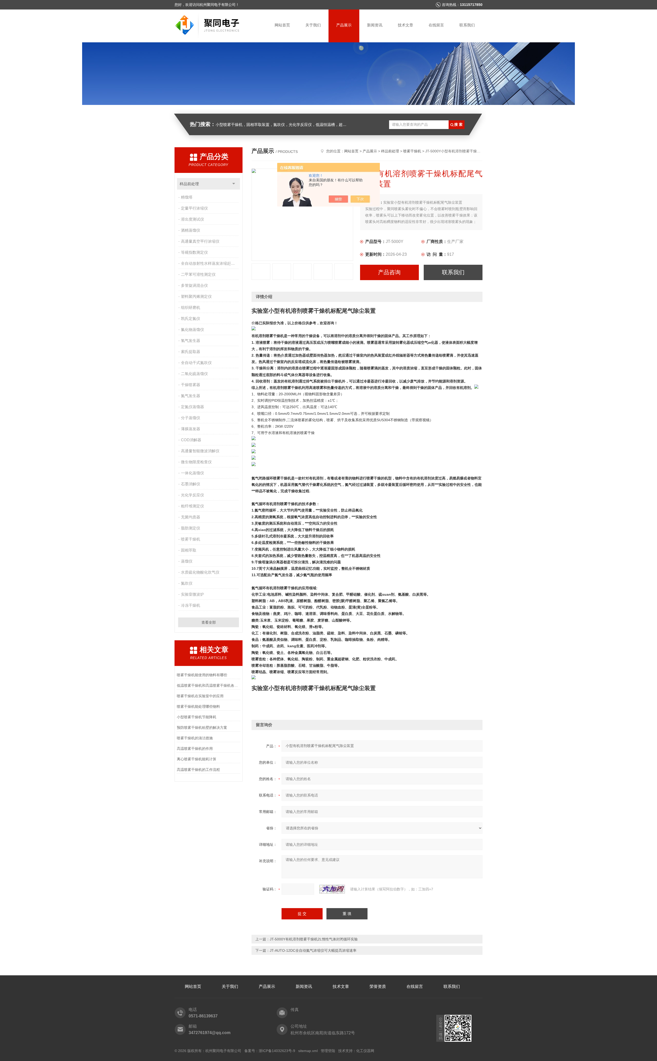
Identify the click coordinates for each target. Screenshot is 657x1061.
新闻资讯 (374, 25)
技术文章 (405, 25)
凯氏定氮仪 (190, 318)
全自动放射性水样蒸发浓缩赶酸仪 (210, 263)
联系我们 (467, 25)
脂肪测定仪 (190, 528)
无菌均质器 (190, 517)
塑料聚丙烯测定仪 (196, 296)
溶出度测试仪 (192, 219)
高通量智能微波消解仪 (200, 451)
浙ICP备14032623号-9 (277, 1051)
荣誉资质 (378, 986)
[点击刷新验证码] (332, 889)
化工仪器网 (365, 1051)
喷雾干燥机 (190, 539)
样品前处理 (189, 184)
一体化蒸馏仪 (192, 473)
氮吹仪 (186, 583)
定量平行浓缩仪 (194, 208)
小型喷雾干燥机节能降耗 (196, 717)
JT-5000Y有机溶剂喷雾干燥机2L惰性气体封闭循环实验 (314, 939)
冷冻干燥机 (190, 605)
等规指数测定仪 (194, 252)
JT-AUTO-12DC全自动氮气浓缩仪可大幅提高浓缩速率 (313, 950)
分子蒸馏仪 (190, 418)
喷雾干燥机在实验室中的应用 (200, 696)
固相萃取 (188, 550)
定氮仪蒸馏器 (192, 407)
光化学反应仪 (192, 495)
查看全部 (208, 622)
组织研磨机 (190, 307)
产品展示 (344, 25)
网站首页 (282, 25)
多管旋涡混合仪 (194, 285)
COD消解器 (191, 440)
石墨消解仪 (190, 484)
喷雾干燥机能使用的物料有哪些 (202, 675)
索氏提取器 (190, 351)
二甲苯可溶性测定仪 (198, 274)
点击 (233, 184)
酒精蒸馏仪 (190, 230)
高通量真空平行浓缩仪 (200, 241)
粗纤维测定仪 (192, 506)
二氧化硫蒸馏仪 (194, 373)
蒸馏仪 (186, 561)
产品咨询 (389, 272)
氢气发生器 (190, 340)
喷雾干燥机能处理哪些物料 (198, 706)
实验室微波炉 (192, 594)
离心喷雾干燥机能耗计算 (196, 759)
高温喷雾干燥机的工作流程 (198, 770)
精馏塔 (186, 197)
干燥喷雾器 (190, 384)
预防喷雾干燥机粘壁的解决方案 (202, 727)
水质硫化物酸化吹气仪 (200, 572)
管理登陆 (328, 1051)
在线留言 (436, 25)
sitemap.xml (308, 1051)
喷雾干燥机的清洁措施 (195, 738)
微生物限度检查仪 (196, 462)
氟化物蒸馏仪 (192, 329)
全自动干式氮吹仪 (196, 362)
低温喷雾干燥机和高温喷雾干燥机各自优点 (208, 685)
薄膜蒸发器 (190, 429)
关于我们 (313, 25)
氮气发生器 (190, 396)
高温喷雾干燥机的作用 (195, 748)
